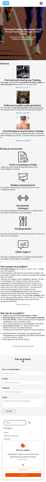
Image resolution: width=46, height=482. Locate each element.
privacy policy (23, 459)
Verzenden (9, 411)
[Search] (29, 422)
